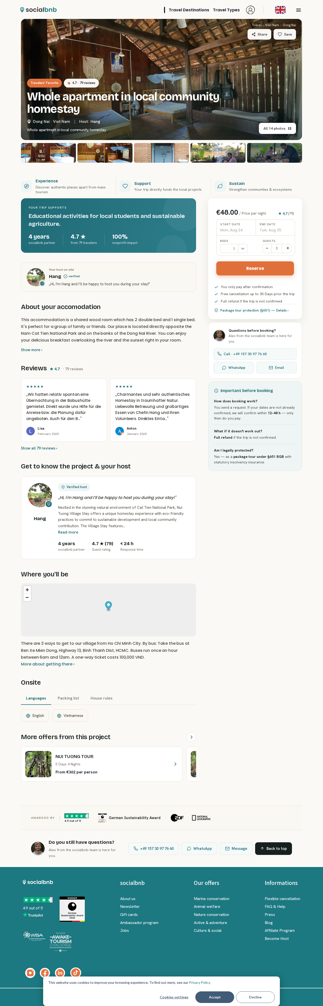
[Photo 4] (161, 153)
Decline (255, 997)
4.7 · (83, 83)
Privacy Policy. (200, 982)
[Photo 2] (48, 153)
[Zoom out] (27, 597)
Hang (95, 121)
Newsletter (130, 906)
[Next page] (191, 737)
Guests (269, 241)
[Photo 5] (218, 153)
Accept (215, 997)
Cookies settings (174, 997)
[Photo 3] (104, 153)
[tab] (36, 698)
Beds (224, 241)
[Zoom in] (27, 590)
